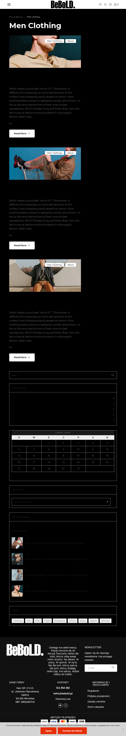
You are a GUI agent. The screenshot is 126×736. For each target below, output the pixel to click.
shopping (59, 620)
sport (83, 620)
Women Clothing (22, 420)
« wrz (15, 476)
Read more (20, 133)
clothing (17, 620)
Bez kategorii (20, 398)
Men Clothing (54, 41)
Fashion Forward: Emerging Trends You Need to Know (54, 543)
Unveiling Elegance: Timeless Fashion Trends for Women (56, 575)
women (105, 620)
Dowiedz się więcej (72, 731)
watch (93, 620)
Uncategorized (21, 415)
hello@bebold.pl (63, 693)
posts (47, 620)
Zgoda (48, 731)
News (71, 41)
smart (72, 620)
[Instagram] (65, 705)
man (29, 620)
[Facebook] (60, 705)
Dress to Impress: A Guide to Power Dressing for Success (56, 559)
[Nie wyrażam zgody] (123, 729)
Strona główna (16, 17)
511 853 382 (63, 687)
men (37, 620)
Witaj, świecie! (19, 530)
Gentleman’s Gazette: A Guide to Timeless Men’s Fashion (56, 591)
